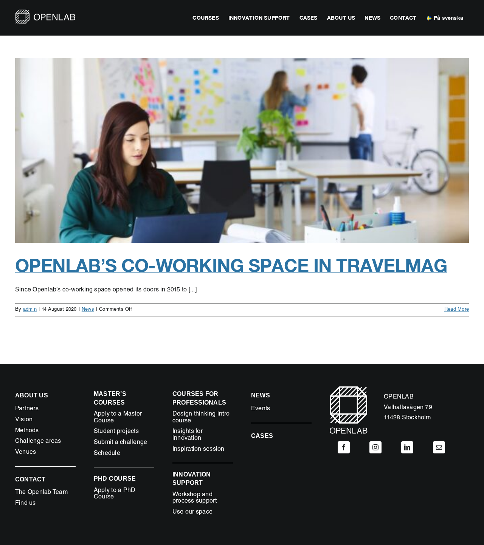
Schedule (107, 454)
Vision (24, 420)
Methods (27, 431)
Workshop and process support (194, 498)
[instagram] (375, 447)
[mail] (439, 447)
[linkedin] (407, 447)
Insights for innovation (187, 435)
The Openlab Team (41, 493)
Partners (27, 409)
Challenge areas (38, 442)
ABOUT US (31, 395)
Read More (456, 309)
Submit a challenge (120, 443)
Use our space (192, 512)
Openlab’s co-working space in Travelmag (231, 265)
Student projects (116, 432)
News (88, 309)
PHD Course (115, 478)
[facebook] (344, 447)
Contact (30, 479)
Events (260, 409)
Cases (262, 436)
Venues (25, 453)
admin (30, 309)
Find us (25, 504)
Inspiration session (198, 450)
